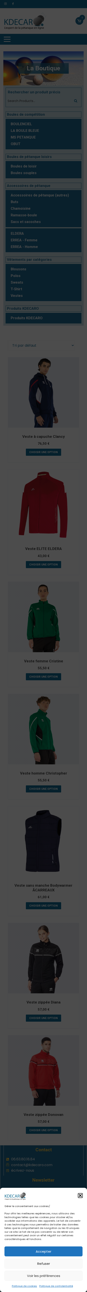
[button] (80, 1195)
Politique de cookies (24, 1286)
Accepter (43, 1251)
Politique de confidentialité (56, 1286)
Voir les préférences (43, 1275)
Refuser (43, 1263)
